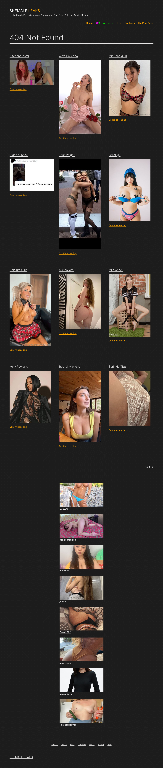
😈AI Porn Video (105, 23)
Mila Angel (116, 270)
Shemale (25, 10)
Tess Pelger (67, 155)
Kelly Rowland (19, 366)
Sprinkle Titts (117, 366)
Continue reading (18, 89)
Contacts (130, 23)
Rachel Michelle (69, 366)
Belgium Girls (18, 270)
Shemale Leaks (21, 757)
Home (89, 23)
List (119, 23)
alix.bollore (66, 270)
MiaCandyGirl (118, 56)
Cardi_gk (115, 155)
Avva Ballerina (68, 56)
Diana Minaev (19, 155)
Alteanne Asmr (19, 56)
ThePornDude (145, 23)
